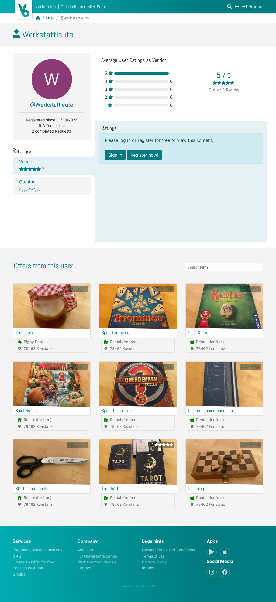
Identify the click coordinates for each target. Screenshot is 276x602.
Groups (19, 574)
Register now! (144, 155)
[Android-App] (211, 552)
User (50, 18)
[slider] (223, 83)
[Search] (229, 6)
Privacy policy (154, 562)
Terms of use (153, 556)
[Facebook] (225, 572)
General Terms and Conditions (168, 550)
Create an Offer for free (33, 562)
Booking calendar (28, 568)
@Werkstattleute (51, 105)
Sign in (115, 155)
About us (85, 550)
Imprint (148, 568)
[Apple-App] (225, 552)
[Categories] (237, 6)
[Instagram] (211, 572)
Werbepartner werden (96, 562)
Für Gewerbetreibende (97, 556)
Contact (84, 568)
